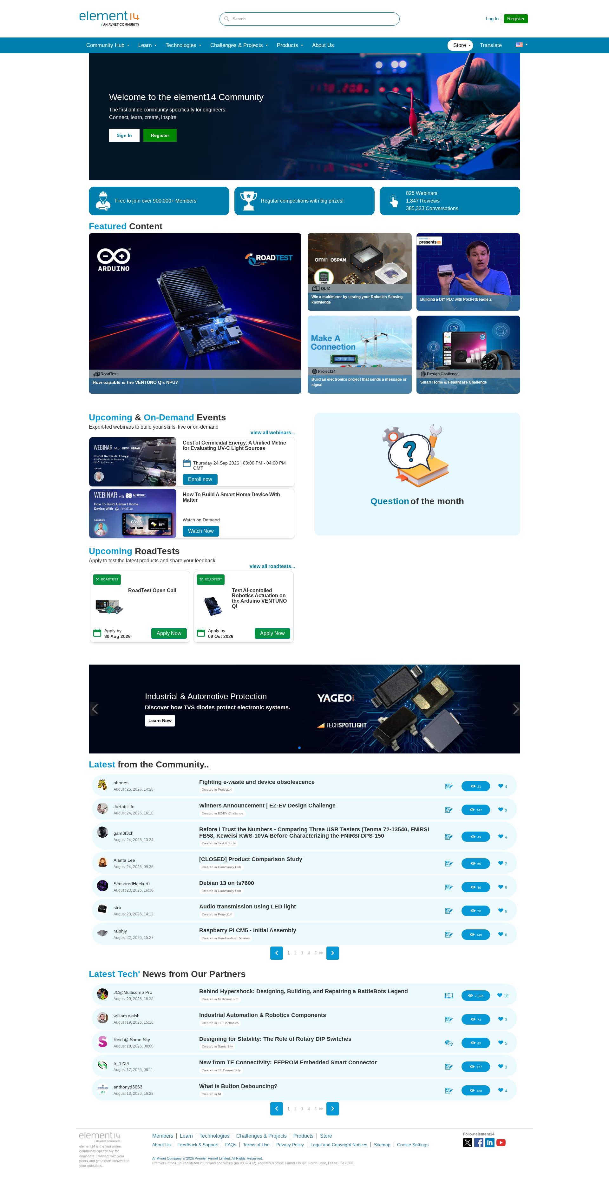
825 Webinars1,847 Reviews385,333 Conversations (432, 201)
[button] (94, 709)
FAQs (230, 1144)
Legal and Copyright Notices (339, 1144)
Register (160, 135)
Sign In (124, 135)
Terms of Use (256, 1144)
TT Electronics (228, 1023)
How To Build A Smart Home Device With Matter (231, 497)
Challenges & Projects (261, 1136)
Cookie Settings (413, 1144)
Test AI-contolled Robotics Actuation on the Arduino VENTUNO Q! (259, 598)
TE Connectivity (229, 1070)
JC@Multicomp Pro (133, 992)
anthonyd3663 (128, 1086)
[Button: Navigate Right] (332, 953)
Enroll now (200, 479)
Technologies (215, 1136)
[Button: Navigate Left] (276, 953)
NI (219, 1094)
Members (162, 1136)
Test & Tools (227, 843)
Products (303, 1136)
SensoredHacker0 (132, 883)
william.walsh (127, 1015)
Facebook (478, 1142)
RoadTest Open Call (152, 590)
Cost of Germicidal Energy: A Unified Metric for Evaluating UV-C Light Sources (234, 445)
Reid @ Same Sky (132, 1039)
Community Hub (229, 867)
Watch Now (201, 531)
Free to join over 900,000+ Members (155, 201)
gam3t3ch (124, 833)
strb (117, 907)
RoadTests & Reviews (234, 938)
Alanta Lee (124, 860)
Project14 (225, 789)
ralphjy (120, 931)
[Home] (109, 18)
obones (121, 782)
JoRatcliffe (124, 806)
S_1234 (121, 1063)
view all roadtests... (272, 566)
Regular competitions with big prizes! (302, 201)
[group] (192, 463)
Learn (186, 1136)
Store (326, 1136)
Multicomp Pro (228, 999)
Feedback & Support (198, 1144)
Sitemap (382, 1144)
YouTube (501, 1142)
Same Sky (225, 1046)
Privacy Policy (290, 1144)
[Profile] (519, 45)
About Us (161, 1144)
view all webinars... (273, 432)
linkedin (489, 1142)
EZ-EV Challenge (230, 813)
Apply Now (169, 633)
